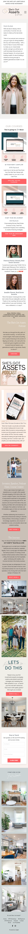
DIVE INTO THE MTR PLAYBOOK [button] (14, 181)
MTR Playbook (8, 920)
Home (4, 919)
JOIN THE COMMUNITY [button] (11, 445)
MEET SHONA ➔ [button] (14, 529)
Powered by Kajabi (14, 929)
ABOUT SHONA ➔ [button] (14, 577)
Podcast (16, 920)
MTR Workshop (12, 919)
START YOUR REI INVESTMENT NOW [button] (14, 234)
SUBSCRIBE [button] (14, 353)
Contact (22, 920)
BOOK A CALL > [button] (14, 693)
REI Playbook (21, 919)
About (9, 922)
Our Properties (16, 922)
